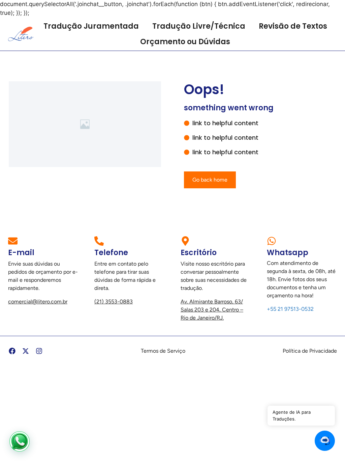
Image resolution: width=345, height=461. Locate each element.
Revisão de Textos (293, 26)
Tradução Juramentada (91, 26)
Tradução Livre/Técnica (198, 26)
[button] (325, 441)
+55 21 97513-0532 (290, 309)
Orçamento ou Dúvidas (185, 41)
